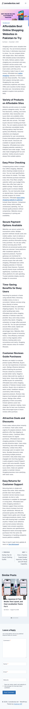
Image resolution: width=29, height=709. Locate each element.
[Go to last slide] (4, 598)
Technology (6, 23)
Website (6, 680)
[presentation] (14, 587)
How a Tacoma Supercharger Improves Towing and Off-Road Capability (21, 558)
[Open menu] (25, 3)
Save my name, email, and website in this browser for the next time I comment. (15, 686)
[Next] (24, 598)
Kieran (5, 42)
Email (5, 672)
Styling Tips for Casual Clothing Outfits (7, 556)
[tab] (11, 617)
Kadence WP (18, 704)
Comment (7, 640)
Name (5, 664)
